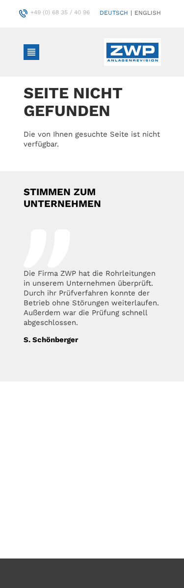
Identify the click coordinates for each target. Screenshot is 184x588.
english (147, 12)
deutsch (114, 12)
